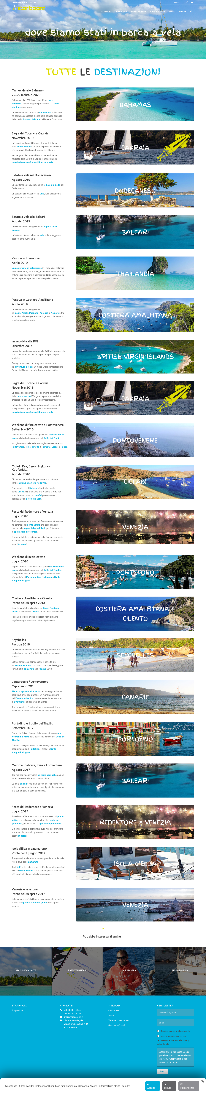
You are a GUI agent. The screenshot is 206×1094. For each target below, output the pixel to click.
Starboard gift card (116, 1025)
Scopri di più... (18, 1010)
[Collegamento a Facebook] (183, 2)
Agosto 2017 (21, 770)
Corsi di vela (113, 1010)
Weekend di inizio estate (28, 557)
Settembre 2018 (23, 429)
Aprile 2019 (20, 263)
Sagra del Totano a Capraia (30, 133)
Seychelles (19, 640)
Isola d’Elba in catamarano (29, 848)
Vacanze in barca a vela (118, 1020)
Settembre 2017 (23, 728)
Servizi (111, 1015)
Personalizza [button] (187, 1087)
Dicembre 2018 (22, 346)
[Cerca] (191, 11)
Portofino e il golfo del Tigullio (32, 723)
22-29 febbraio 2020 (26, 95)
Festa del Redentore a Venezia (32, 511)
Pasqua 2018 (21, 644)
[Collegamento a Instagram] (187, 2)
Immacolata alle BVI (25, 341)
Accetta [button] (151, 1087)
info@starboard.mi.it (73, 1016)
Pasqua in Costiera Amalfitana (32, 299)
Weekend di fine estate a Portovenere (38, 425)
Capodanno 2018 (23, 686)
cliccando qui (172, 1062)
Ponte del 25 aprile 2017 (28, 894)
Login (176, 2)
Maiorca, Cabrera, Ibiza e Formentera (37, 765)
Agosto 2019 (21, 179)
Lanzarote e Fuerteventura (30, 681)
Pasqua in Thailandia (26, 258)
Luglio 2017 (20, 811)
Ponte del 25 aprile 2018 (28, 603)
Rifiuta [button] (167, 1087)
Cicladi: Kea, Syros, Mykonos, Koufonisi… (31, 467)
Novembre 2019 (23, 138)
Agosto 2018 (21, 474)
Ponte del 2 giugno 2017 (28, 853)
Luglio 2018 (20, 516)
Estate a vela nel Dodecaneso (32, 175)
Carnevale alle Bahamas (28, 90)
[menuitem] (176, 2)
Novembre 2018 (23, 387)
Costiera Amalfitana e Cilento (32, 598)
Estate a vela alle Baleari (28, 217)
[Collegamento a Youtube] (192, 2)
